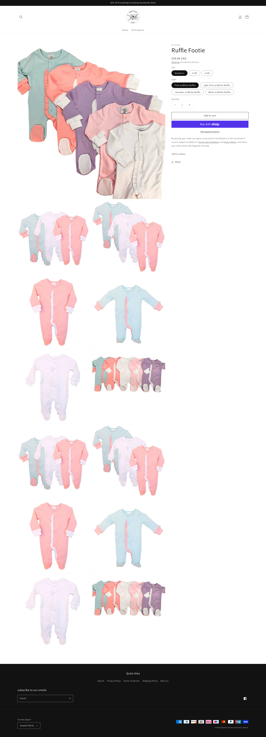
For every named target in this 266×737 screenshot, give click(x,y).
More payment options (210, 132)
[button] (21, 17)
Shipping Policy (150, 680)
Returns (164, 680)
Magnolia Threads (226, 728)
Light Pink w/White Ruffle (216, 85)
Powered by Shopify (241, 728)
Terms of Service (131, 680)
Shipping (175, 62)
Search (101, 680)
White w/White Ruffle (219, 92)
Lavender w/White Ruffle (188, 92)
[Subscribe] (69, 698)
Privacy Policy (114, 680)
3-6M (207, 73)
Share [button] (178, 162)
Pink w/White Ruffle (185, 85)
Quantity (175, 99)
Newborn (179, 73)
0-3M (194, 73)
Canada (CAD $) (27, 725)
